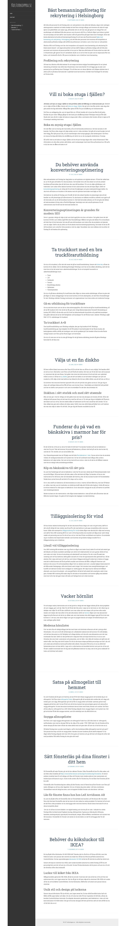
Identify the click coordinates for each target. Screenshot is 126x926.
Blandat (13, 27)
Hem (11, 13)
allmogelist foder (66, 699)
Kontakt (12, 17)
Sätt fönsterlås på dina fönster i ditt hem (76, 759)
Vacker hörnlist (77, 596)
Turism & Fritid (15, 29)
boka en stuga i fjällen (75, 106)
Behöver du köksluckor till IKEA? (77, 842)
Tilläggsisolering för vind (77, 516)
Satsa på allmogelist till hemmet (77, 684)
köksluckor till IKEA (75, 859)
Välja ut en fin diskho (77, 360)
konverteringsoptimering (51, 189)
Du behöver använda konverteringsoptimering (77, 167)
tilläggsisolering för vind (70, 530)
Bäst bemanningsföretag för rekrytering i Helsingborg (77, 12)
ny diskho (64, 377)
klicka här (100, 264)
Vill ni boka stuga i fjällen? (77, 94)
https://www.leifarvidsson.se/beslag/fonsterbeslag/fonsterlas (81, 774)
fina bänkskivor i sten (84, 455)
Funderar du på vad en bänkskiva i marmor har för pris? (77, 432)
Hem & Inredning (16, 25)
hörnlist (86, 613)
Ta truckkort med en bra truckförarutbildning (77, 252)
